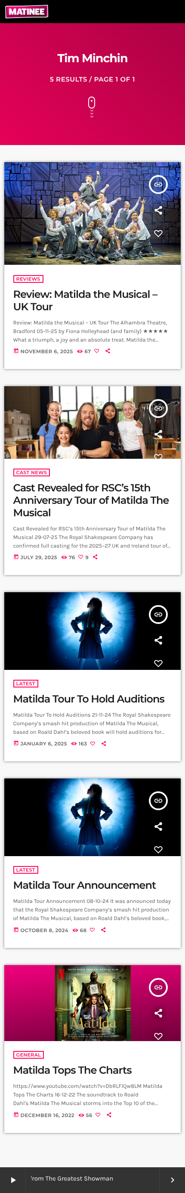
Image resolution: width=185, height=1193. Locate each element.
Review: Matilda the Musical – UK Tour (85, 300)
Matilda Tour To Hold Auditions (88, 699)
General (28, 1055)
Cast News (31, 472)
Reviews (28, 279)
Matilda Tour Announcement (84, 885)
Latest (25, 684)
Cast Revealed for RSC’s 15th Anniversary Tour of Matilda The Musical (91, 500)
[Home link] (26, 11)
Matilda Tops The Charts (72, 1070)
